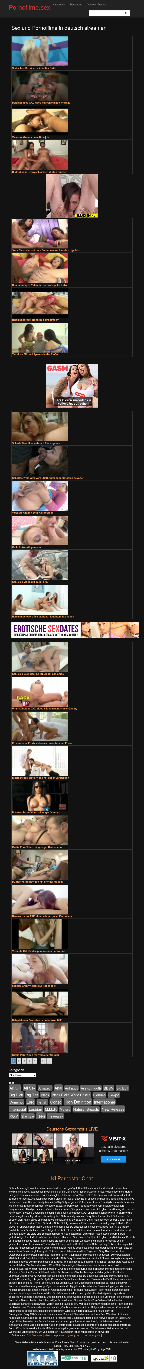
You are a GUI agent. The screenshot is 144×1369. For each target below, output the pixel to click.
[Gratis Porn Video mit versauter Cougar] (72, 1038)
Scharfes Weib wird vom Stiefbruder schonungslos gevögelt (48, 478)
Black (45, 1094)
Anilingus (71, 1088)
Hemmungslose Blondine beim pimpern (35, 319)
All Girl (15, 1088)
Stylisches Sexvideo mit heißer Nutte (34, 68)
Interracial (17, 1109)
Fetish (42, 1102)
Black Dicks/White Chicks (71, 1094)
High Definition (77, 1102)
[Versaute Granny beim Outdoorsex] (72, 496)
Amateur (45, 1088)
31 (43, 1061)
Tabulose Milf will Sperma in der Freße (35, 354)
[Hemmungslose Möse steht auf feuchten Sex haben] (72, 600)
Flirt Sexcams (34, 1335)
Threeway (55, 1116)
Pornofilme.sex (29, 6)
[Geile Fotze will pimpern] (72, 530)
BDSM (109, 1088)
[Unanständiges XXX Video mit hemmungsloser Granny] (72, 692)
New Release (113, 1109)
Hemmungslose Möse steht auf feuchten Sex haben (43, 616)
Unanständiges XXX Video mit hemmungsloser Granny (44, 708)
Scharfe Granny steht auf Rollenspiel (34, 985)
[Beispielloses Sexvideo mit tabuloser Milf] (72, 1004)
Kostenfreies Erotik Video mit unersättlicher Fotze (42, 743)
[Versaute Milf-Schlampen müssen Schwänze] (72, 934)
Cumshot (16, 1102)
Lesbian (35, 1109)
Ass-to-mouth (91, 1088)
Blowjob (113, 1095)
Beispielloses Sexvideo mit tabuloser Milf (37, 1020)
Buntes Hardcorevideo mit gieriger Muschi (37, 881)
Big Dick (16, 1094)
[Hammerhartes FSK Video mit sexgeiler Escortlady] (72, 899)
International (104, 1102)
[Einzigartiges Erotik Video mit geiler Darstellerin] (72, 761)
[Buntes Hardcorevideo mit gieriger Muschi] (72, 865)
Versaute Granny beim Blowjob (30, 137)
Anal (58, 1088)
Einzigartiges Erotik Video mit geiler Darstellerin (40, 777)
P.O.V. (13, 1116)
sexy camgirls (92, 1335)
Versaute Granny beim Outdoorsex (32, 512)
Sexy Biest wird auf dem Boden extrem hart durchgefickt (46, 250)
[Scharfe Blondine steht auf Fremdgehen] (72, 427)
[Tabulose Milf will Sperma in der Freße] (72, 338)
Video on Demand (97, 4)
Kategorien (59, 4)
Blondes (99, 1094)
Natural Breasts (86, 1109)
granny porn (74, 1335)
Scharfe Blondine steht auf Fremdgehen (36, 443)
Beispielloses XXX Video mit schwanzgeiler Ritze (41, 102)
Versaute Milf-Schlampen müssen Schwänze (38, 951)
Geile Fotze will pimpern (26, 547)
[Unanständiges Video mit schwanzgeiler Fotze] (72, 268)
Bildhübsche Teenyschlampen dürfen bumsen (39, 172)
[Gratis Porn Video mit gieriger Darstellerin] (72, 830)
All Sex (29, 1088)
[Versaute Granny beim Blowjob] (72, 120)
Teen (41, 1116)
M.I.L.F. (51, 1109)
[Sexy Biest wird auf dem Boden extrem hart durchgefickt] (72, 234)
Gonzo (55, 1102)
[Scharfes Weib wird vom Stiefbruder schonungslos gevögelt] (72, 461)
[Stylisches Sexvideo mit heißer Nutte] (72, 51)
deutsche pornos (54, 1335)
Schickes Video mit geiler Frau (30, 581)
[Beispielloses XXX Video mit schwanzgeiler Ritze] (72, 86)
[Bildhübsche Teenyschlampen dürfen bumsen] (72, 155)
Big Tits (32, 1094)
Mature (65, 1109)
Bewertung (76, 4)
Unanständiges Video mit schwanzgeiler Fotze (40, 285)
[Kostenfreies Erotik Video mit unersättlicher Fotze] (72, 726)
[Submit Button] (126, 13)
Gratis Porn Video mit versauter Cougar (35, 1055)
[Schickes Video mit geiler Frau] (72, 565)
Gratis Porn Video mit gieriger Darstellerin (37, 847)
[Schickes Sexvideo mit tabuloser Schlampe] (72, 657)
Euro (30, 1102)
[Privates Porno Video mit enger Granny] (72, 796)
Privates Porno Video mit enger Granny (35, 812)
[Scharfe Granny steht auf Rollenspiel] (72, 969)
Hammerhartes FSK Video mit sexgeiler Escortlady (42, 916)
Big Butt (122, 1088)
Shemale (27, 1116)
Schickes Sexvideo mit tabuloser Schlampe (38, 673)
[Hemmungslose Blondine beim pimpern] (72, 303)
